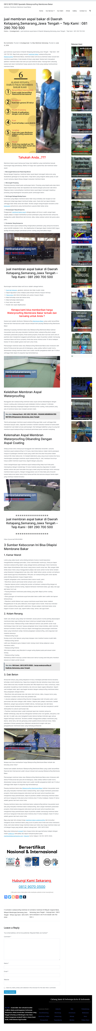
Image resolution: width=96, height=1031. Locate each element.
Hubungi (26, 836)
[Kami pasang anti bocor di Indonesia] (81, 387)
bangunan (7, 206)
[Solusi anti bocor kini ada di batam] (81, 321)
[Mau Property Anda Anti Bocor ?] (81, 365)
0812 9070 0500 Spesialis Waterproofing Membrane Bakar (28, 4)
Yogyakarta (58, 1020)
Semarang (57, 1016)
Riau (85, 1016)
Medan (72, 1020)
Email (6, 971)
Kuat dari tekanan (11, 290)
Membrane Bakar (38, 321)
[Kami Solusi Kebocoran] (81, 189)
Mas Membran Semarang (40, 43)
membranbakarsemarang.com (13, 836)
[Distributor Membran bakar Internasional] (81, 57)
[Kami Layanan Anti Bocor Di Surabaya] (81, 233)
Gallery (75, 11)
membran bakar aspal (19, 212)
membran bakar (33, 54)
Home (41, 11)
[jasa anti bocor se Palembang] (81, 409)
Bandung (58, 1012)
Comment (7, 936)
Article (68, 11)
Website (6, 979)
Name (6, 963)
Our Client (60, 11)
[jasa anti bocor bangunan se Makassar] (81, 431)
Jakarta (58, 1009)
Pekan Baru (85, 1020)
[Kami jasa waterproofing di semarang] (81, 277)
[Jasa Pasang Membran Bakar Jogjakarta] (81, 255)
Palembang (85, 1009)
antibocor (11, 833)
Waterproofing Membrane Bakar (32, 788)
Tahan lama (9, 295)
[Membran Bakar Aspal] (81, 79)
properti (20, 831)
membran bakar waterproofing (35, 820)
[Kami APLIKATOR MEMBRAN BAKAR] (81, 211)
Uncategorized (24, 43)
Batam (72, 1016)
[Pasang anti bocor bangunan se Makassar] (81, 299)
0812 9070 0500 (32, 887)
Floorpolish (44, 1020)
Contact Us (83, 11)
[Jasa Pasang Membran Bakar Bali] (81, 101)
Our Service (49, 11)
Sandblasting (44, 1012)
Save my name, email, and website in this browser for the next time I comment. (31, 987)
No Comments (8, 43)
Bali (72, 1009)
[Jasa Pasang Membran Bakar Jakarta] (81, 167)
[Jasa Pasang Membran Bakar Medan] (81, 123)
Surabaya (72, 1012)
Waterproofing (8, 56)
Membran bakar (44, 1016)
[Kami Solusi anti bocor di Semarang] (81, 343)
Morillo (7, 1007)
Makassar (85, 1012)
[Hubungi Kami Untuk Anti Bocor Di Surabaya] (81, 145)
